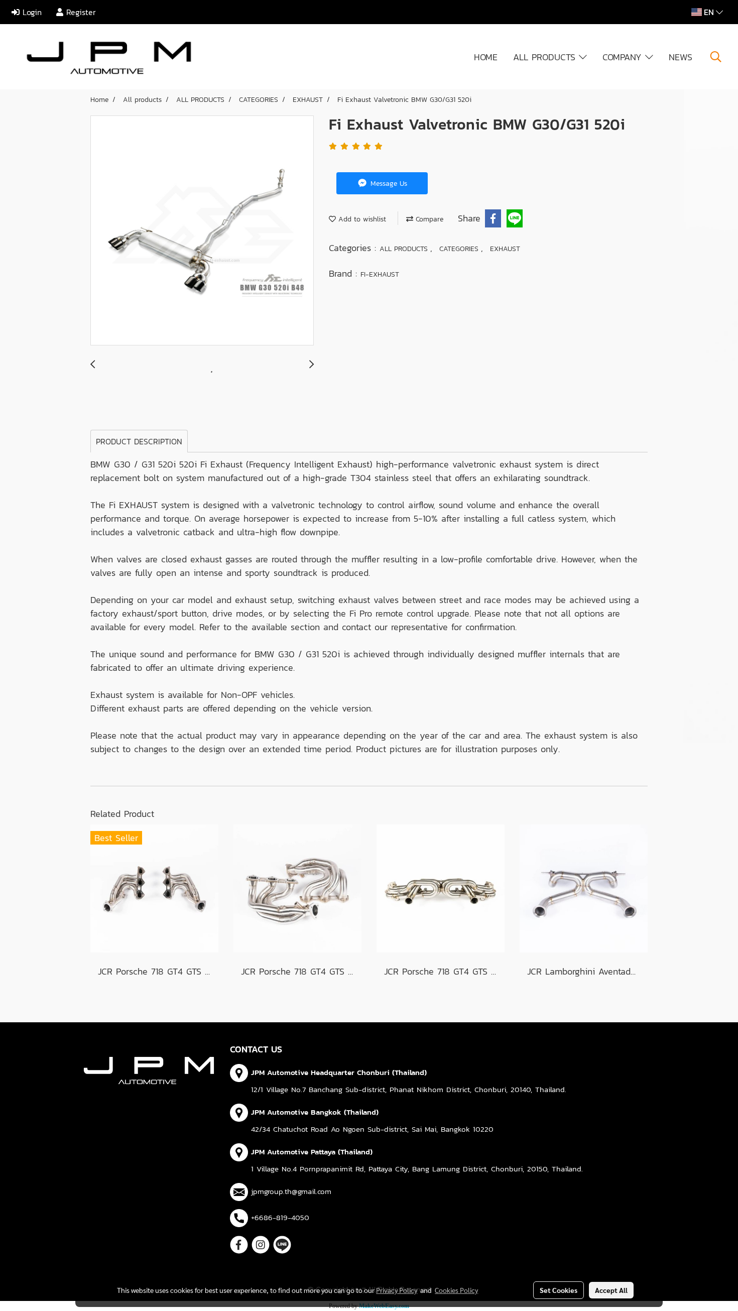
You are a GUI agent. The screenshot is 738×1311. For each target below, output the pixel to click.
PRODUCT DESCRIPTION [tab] (139, 441)
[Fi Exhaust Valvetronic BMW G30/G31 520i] (202, 231)
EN (709, 12)
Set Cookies (558, 1289)
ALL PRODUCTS (546, 57)
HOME (486, 57)
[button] (716, 56)
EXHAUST (505, 249)
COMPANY (623, 57)
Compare (428, 219)
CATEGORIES (460, 249)
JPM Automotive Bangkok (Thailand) (315, 1112)
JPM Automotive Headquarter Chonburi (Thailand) (339, 1072)
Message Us (387, 183)
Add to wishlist (361, 219)
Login (31, 12)
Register (79, 12)
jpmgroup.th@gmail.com (291, 1191)
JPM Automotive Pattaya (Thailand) (312, 1151)
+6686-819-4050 (280, 1217)
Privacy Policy (396, 1289)
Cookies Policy (456, 1289)
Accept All (611, 1289)
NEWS (680, 57)
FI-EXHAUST (379, 274)
